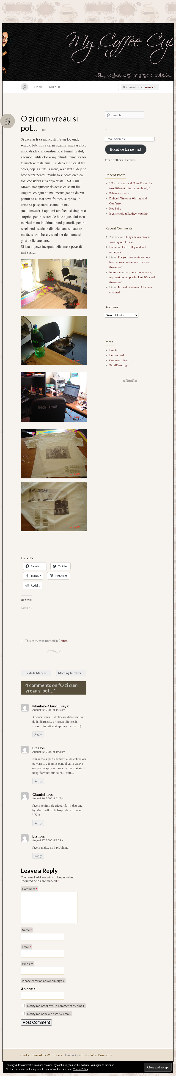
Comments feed (119, 360)
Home (38, 87)
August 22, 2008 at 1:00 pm (48, 710)
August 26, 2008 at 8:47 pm (48, 798)
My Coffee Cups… (88, 52)
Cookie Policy (80, 1069)
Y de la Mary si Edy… (37, 673)
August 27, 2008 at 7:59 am (48, 840)
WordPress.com (101, 1055)
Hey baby (115, 208)
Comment (29, 889)
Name (27, 930)
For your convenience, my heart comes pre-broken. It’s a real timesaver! (130, 262)
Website (27, 964)
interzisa (114, 272)
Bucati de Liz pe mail (125, 149)
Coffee (62, 641)
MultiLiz (54, 87)
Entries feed (116, 355)
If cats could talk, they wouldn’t (128, 213)
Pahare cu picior (119, 193)
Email (26, 947)
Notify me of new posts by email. (49, 1014)
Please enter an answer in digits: (43, 981)
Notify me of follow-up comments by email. (56, 1006)
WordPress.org (118, 365)
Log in (113, 350)
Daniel (113, 247)
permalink (149, 87)
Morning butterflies (72, 673)
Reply (38, 734)
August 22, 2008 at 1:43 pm (48, 751)
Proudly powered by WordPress (40, 1055)
